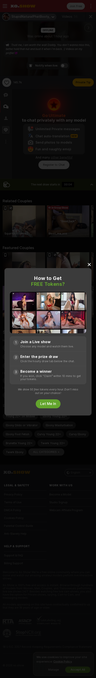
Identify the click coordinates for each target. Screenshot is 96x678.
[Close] (89, 264)
